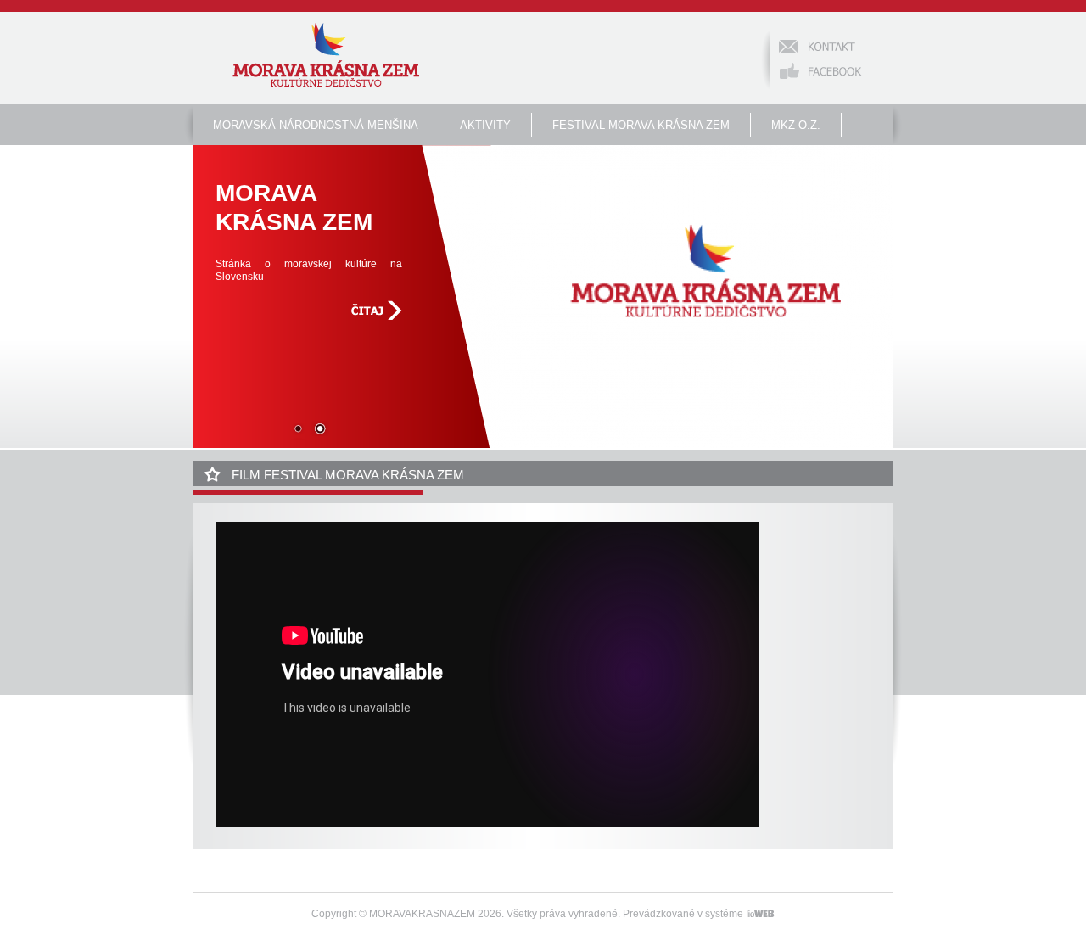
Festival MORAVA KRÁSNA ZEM (641, 125)
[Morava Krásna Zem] (325, 56)
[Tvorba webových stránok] (760, 914)
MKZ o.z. (795, 125)
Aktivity (485, 125)
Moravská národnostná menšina (315, 125)
